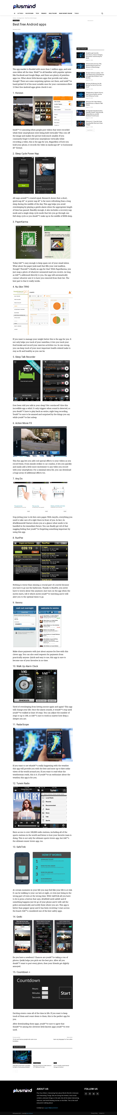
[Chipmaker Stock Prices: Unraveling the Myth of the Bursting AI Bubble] (22, 1057)
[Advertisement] (71, 6)
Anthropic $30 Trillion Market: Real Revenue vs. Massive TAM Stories (94, 103)
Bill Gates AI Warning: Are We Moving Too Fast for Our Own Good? (94, 85)
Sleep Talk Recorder (25, 357)
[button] (102, 13)
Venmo (18, 602)
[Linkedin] (93, 1093)
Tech (55, 1063)
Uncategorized (20, 18)
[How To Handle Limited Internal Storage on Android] (63, 1057)
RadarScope (23, 724)
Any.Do (19, 478)
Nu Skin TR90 (22, 286)
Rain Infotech (30, 1113)
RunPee (19, 537)
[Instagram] (89, 1093)
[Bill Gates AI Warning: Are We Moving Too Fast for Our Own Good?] (80, 86)
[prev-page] (14, 1071)
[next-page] (17, 1071)
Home (14, 18)
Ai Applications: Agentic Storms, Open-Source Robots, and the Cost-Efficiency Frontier (94, 94)
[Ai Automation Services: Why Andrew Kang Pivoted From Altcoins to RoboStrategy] (80, 66)
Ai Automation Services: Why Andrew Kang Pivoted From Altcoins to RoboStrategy (93, 65)
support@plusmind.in (51, 1108)
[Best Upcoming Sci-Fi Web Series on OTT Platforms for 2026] (42, 1057)
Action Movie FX (23, 423)
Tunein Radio (23, 783)
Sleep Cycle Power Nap (27, 153)
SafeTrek (21, 847)
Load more (90, 130)
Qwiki (19, 916)
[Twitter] (97, 1093)
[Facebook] (85, 1093)
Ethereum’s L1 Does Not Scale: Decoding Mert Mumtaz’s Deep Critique (94, 123)
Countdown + (23, 972)
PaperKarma (21, 221)
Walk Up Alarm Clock (27, 666)
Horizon (19, 93)
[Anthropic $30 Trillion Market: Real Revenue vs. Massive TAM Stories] (80, 104)
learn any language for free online (63, 1039)
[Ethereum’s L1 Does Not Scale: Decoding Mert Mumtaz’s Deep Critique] (80, 124)
